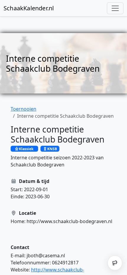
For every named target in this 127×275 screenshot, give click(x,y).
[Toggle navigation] (115, 8)
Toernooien (23, 109)
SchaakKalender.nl (29, 8)
